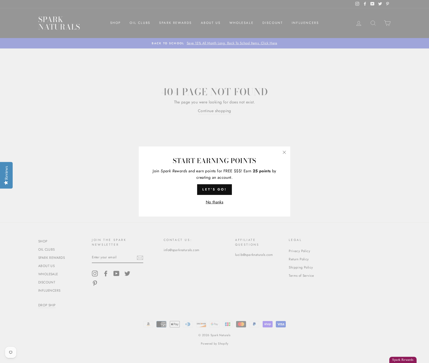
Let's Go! (214, 189)
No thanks (214, 202)
